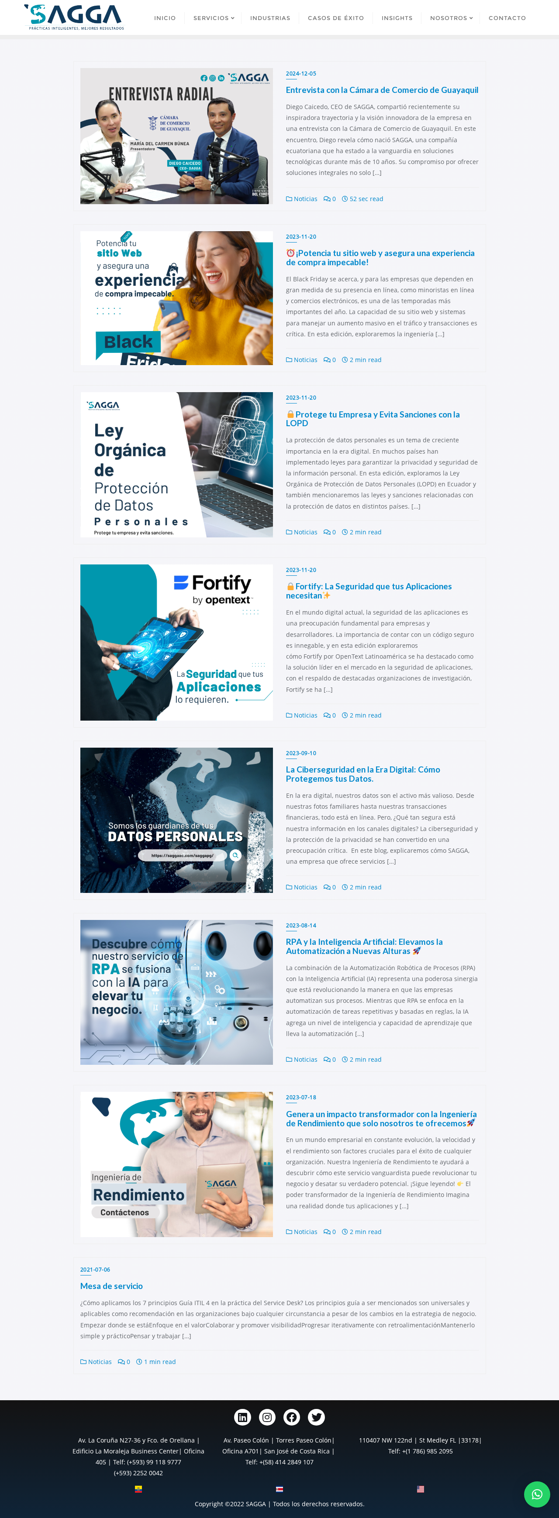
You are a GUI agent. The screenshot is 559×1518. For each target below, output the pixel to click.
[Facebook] (291, 1417)
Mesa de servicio (111, 1286)
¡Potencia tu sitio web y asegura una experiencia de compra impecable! (380, 257)
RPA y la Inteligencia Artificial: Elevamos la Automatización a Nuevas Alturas (364, 946)
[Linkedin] (242, 1417)
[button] (537, 1494)
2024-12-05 (301, 73)
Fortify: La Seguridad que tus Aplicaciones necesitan (369, 590)
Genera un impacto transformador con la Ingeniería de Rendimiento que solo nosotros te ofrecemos (381, 1118)
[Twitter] (316, 1417)
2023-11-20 (301, 236)
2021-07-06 (95, 1269)
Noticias (304, 199)
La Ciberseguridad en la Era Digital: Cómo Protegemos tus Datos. (363, 773)
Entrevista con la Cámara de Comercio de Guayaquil (382, 90)
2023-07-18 (301, 1097)
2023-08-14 (301, 925)
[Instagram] (267, 1417)
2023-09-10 (301, 753)
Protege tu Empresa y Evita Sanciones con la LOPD (373, 418)
